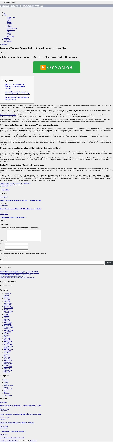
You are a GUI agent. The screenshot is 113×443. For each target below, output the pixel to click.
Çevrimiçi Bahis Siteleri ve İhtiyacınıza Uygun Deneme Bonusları (15, 86)
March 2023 (7, 359)
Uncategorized (4, 44)
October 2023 (7, 348)
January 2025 (7, 324)
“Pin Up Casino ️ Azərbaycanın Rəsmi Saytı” (13, 217)
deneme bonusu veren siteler (8, 115)
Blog (5, 15)
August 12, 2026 (4, 417)
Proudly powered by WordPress (9, 440)
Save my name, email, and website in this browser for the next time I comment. (24, 253)
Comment (3, 240)
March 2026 (7, 301)
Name (2, 243)
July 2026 (6, 295)
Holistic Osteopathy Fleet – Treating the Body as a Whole (16, 274)
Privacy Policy (8, 41)
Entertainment (11, 30)
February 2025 (8, 322)
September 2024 (8, 330)
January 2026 (7, 304)
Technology (10, 36)
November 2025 (8, 308)
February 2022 (8, 367)
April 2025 (7, 319)
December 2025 (8, 306)
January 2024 (7, 343)
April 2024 (7, 338)
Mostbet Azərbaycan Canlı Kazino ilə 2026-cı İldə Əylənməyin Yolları (20, 209)
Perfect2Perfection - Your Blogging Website (21, 5)
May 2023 (6, 355)
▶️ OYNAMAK (56, 67)
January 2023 (7, 362)
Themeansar (33, 440)
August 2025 (7, 312)
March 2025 (7, 320)
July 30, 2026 (4, 426)
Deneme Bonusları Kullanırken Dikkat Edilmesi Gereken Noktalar (17, 93)
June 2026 (6, 297)
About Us (6, 38)
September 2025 (8, 311)
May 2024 (6, 336)
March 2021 (7, 371)
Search (2, 260)
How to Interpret (5, 185)
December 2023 (8, 344)
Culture (9, 20)
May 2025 (6, 317)
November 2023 (8, 346)
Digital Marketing (12, 28)
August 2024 (7, 332)
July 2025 (6, 314)
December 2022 (8, 363)
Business (9, 23)
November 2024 (8, 327)
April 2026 (7, 300)
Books (9, 25)
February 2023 (8, 360)
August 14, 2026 (4, 409)
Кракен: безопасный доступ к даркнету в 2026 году (15, 183)
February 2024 (8, 341)
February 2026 (8, 303)
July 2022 (6, 365)
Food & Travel (11, 17)
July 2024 (6, 333)
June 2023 (6, 354)
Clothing (9, 31)
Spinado (12, 185)
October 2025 (7, 309)
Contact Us (7, 39)
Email (2, 247)
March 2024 (7, 340)
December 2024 (8, 325)
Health (9, 18)
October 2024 (7, 328)
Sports (9, 34)
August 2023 (7, 351)
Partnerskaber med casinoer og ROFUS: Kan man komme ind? (17, 277)
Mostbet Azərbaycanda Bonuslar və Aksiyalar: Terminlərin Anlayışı (20, 200)
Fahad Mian (5, 190)
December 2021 (8, 370)
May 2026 (6, 298)
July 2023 (6, 352)
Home (5, 14)
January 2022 (7, 368)
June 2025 (6, 316)
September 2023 (8, 349)
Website (2, 250)
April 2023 (7, 357)
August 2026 (7, 293)
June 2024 (6, 335)
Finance (9, 22)
